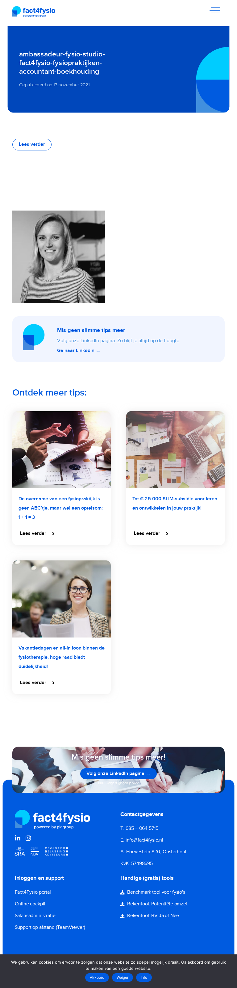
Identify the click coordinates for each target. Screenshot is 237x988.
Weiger (122, 977)
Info (144, 977)
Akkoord (97, 977)
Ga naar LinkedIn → (79, 350)
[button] (38, 533)
